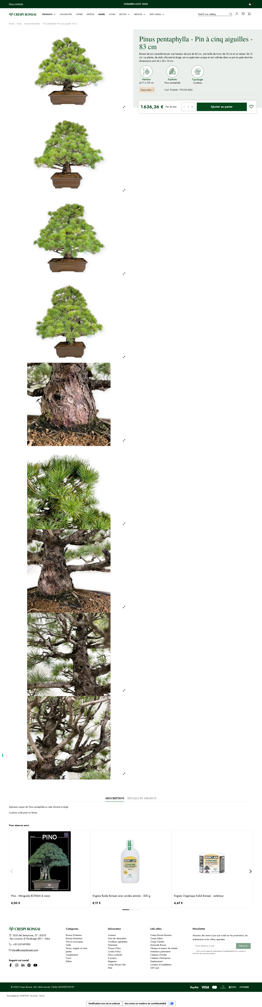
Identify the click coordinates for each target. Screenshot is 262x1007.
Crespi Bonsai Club (117, 964)
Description (114, 798)
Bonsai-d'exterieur (74, 938)
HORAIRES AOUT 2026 (136, 4)
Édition (69, 961)
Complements (72, 954)
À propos (112, 958)
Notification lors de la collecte (104, 1003)
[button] (49, 14)
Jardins (69, 951)
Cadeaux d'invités (158, 954)
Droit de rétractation (117, 938)
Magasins (112, 961)
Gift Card (154, 967)
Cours (68, 958)
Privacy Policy (114, 948)
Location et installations (161, 964)
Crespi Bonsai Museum (161, 935)
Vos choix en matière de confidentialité (145, 1003)
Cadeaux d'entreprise (160, 958)
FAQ (110, 967)
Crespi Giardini (157, 941)
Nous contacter (16, 4)
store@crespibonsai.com (25, 950)
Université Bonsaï (158, 945)
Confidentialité (228, 951)
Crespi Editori (156, 938)
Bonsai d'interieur (74, 935)
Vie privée (33, 995)
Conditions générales (117, 941)
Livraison (112, 935)
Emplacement (156, 961)
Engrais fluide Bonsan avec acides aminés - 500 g (121, 896)
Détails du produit (142, 798)
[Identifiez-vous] (237, 14)
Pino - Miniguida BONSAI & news (30, 896)
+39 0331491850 (21, 944)
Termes (41, 995)
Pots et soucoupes (74, 941)
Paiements (112, 945)
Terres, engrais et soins (76, 948)
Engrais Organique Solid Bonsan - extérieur (199, 896)
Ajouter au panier (222, 107)
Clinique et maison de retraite (163, 948)
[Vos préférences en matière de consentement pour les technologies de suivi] (2, 755)
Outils (68, 945)
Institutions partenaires (160, 951)
